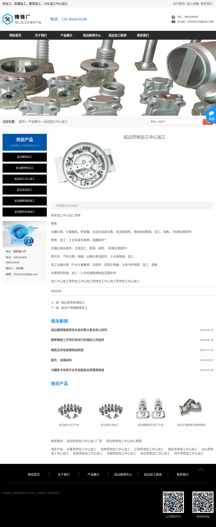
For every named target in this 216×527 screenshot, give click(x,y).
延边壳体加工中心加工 (155, 453)
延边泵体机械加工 (73, 302)
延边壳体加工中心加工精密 (124, 441)
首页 (22, 121)
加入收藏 (193, 3)
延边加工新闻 (117, 35)
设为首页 (179, 3)
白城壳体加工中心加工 (121, 453)
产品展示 (66, 35)
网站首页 (15, 35)
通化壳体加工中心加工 (182, 449)
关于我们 (41, 35)
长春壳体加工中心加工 (81, 449)
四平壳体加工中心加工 (189, 453)
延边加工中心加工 (56, 121)
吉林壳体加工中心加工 (115, 449)
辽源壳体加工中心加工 (149, 449)
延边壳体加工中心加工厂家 (84, 441)
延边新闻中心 (92, 35)
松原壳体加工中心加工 (88, 453)
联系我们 (207, 3)
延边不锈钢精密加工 (74, 307)
